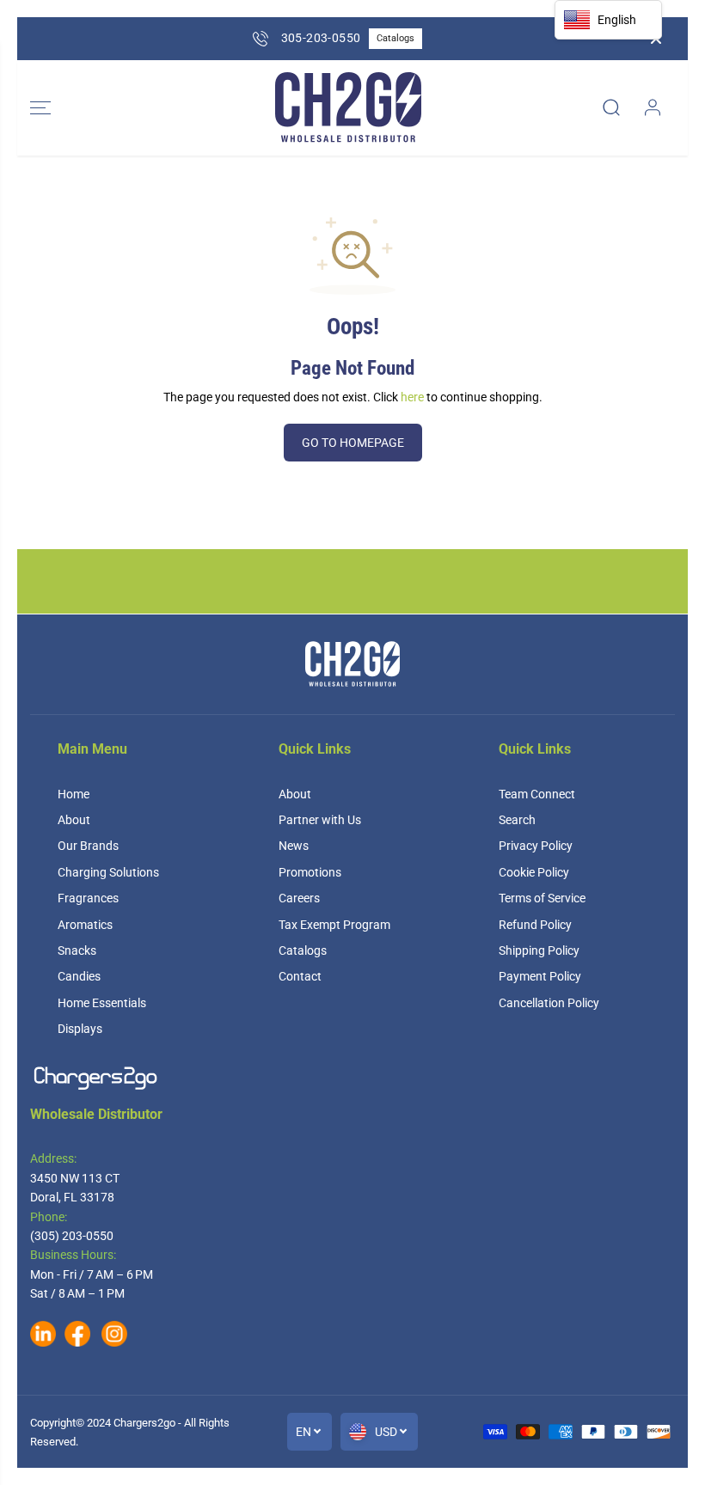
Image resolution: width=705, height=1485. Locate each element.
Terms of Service (542, 898)
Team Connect (537, 794)
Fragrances (88, 898)
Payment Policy (540, 976)
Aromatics (85, 925)
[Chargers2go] (348, 107)
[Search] (611, 107)
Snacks (77, 950)
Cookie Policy (534, 872)
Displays (80, 1029)
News (294, 845)
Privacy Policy (536, 845)
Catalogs (395, 38)
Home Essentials (102, 1003)
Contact (300, 976)
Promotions (310, 872)
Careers (299, 898)
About (74, 820)
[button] (40, 108)
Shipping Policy (539, 950)
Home (73, 794)
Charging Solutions (108, 872)
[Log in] (652, 107)
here (412, 397)
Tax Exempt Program (334, 925)
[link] (352, 1078)
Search (517, 820)
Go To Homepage (353, 442)
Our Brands (88, 845)
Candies (79, 976)
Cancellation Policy (549, 1003)
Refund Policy (535, 925)
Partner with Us (320, 820)
